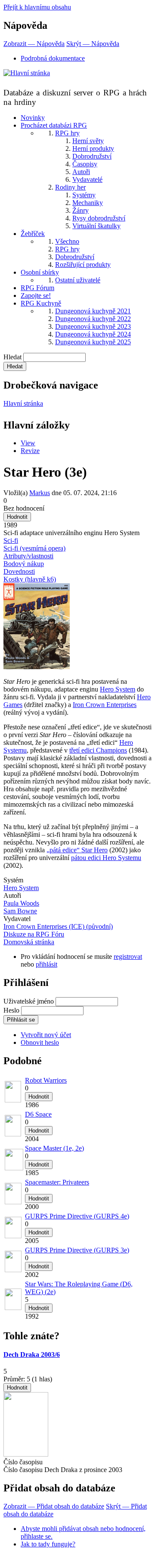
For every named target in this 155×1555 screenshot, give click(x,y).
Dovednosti (19, 571)
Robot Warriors (46, 1080)
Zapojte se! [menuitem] (36, 295)
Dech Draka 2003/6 (31, 1354)
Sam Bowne (20, 911)
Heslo (11, 1010)
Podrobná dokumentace (53, 58)
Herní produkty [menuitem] (93, 148)
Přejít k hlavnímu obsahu (37, 7)
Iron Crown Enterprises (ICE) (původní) (58, 926)
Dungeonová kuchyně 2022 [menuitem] (93, 318)
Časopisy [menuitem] (84, 164)
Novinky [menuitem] (33, 117)
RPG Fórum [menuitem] (37, 287)
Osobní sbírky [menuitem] (40, 272)
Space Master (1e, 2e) (54, 1148)
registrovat (128, 956)
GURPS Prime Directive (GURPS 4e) (77, 1216)
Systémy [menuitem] (84, 195)
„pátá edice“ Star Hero (77, 850)
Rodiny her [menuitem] (70, 187)
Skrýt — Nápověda (92, 43)
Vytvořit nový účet (46, 1034)
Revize (30, 450)
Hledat (12, 357)
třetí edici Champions (98, 750)
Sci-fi (10, 540)
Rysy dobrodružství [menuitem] (98, 218)
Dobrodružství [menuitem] (92, 156)
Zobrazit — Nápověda (34, 43)
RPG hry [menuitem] (67, 133)
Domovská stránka (28, 942)
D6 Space (38, 1114)
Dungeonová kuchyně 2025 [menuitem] (93, 342)
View (28, 443)
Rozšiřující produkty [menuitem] (83, 264)
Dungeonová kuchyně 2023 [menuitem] (93, 326)
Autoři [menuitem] (81, 171)
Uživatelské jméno (28, 1001)
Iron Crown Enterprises (104, 704)
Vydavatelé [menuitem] (87, 179)
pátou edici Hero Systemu (106, 857)
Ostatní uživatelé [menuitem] (77, 280)
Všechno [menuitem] (67, 241)
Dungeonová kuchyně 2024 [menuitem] (93, 334)
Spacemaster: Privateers (57, 1182)
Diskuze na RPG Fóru (33, 934)
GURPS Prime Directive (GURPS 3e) (77, 1250)
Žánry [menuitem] (80, 210)
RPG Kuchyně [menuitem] (41, 303)
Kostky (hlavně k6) (29, 579)
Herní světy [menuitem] (88, 140)
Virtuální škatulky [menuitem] (96, 226)
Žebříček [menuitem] (33, 233)
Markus (39, 492)
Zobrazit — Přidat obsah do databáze (53, 1506)
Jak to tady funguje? (48, 1544)
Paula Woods (21, 903)
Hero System (117, 689)
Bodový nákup (23, 563)
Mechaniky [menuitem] (87, 202)
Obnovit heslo (40, 1042)
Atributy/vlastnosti (28, 556)
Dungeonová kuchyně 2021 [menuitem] (93, 311)
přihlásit (46, 964)
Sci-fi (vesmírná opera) (34, 548)
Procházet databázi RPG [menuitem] (54, 125)
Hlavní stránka (23, 403)
